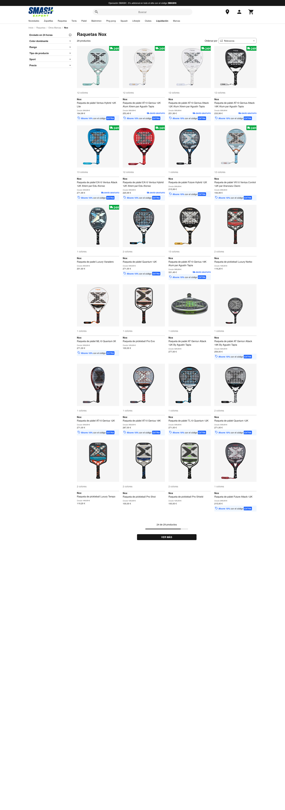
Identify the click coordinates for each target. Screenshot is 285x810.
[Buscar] (96, 12)
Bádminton (96, 20)
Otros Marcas (54, 27)
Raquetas (62, 20)
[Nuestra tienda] (227, 12)
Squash (124, 20)
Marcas (176, 20)
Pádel (84, 20)
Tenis (74, 20)
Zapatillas (48, 20)
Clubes (148, 20)
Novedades (33, 20)
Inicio (30, 27)
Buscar (142, 12)
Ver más (166, 537)
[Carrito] (251, 12)
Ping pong (111, 20)
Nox (79, 99)
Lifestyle (136, 20)
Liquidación (162, 20)
